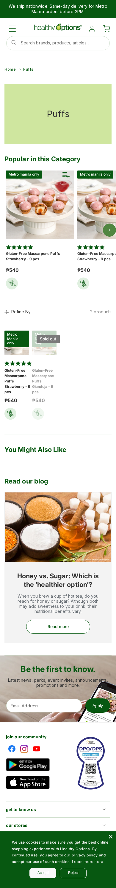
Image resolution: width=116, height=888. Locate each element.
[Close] (111, 837)
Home (10, 69)
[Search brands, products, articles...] (14, 42)
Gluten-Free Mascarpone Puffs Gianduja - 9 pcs (43, 381)
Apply (98, 705)
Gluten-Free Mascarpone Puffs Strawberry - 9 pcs (33, 256)
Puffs (28, 69)
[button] (12, 28)
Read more (58, 626)
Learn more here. (88, 861)
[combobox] (58, 43)
